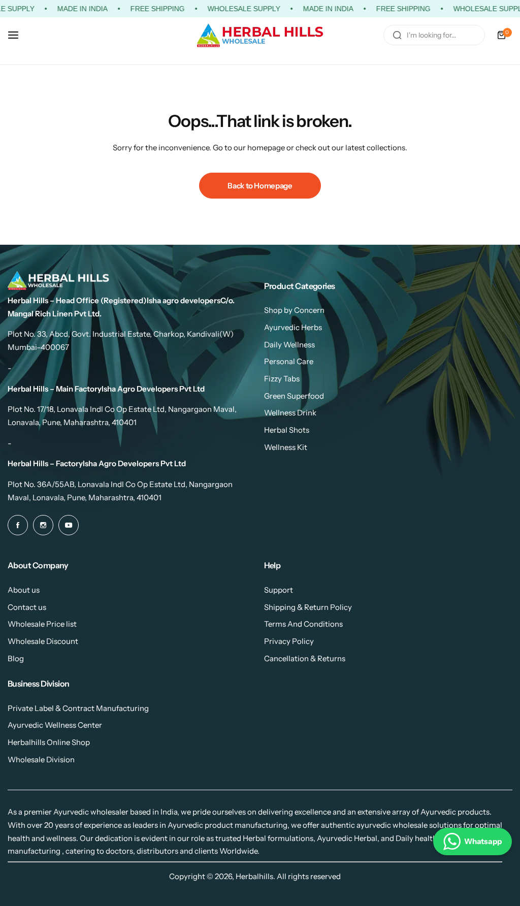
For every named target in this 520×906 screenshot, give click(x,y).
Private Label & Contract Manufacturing (78, 708)
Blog (16, 658)
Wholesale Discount (43, 641)
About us (24, 590)
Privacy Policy (289, 641)
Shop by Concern (294, 310)
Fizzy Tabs (282, 378)
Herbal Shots (286, 430)
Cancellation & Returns (304, 658)
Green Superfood (294, 396)
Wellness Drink (290, 412)
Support (278, 590)
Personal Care (288, 361)
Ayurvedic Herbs (293, 327)
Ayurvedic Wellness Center (55, 725)
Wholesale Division (41, 759)
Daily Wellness (289, 344)
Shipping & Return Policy (308, 607)
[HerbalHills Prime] (260, 35)
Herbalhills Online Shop (49, 742)
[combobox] (434, 35)
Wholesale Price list (42, 624)
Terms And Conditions (303, 624)
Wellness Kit (285, 447)
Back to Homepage (260, 185)
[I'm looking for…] (397, 35)
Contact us (27, 607)
